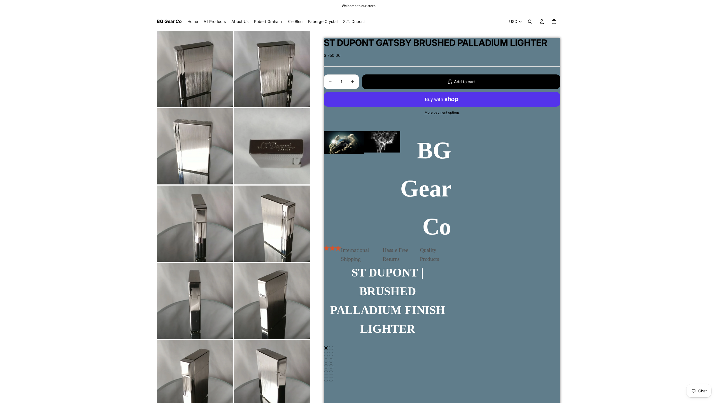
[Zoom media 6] (272, 224)
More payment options (442, 112)
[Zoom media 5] (195, 224)
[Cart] (554, 21)
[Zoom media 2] (272, 69)
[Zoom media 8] (272, 301)
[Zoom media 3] (195, 146)
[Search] (530, 21)
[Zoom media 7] (195, 301)
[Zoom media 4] (272, 146)
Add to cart (464, 81)
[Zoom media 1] (195, 69)
